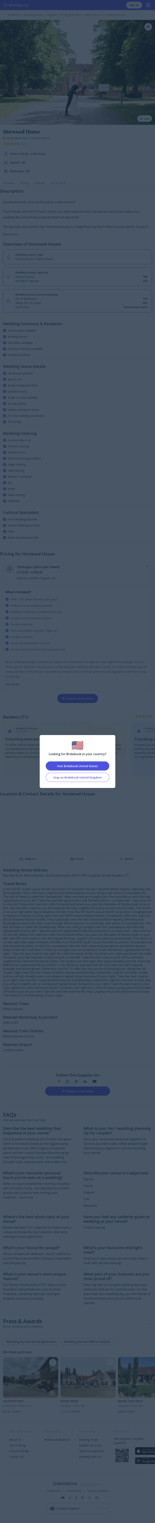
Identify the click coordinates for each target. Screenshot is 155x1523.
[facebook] (59, 1081)
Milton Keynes (40, 138)
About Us (15, 1439)
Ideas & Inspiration (91, 1451)
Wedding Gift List (90, 1457)
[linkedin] (85, 1081)
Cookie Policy (54, 1491)
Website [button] (30, 859)
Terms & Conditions (97, 1491)
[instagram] (67, 1081)
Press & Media (19, 1451)
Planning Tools (88, 1439)
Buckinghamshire (19, 138)
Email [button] (79, 859)
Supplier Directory (90, 1445)
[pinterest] (76, 1081)
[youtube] (94, 1081)
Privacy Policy (74, 1491)
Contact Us (16, 1457)
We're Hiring (17, 1445)
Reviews (40, 183)
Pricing (24, 183)
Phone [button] (129, 859)
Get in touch (58, 183)
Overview (8, 183)
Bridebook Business (57, 1439)
